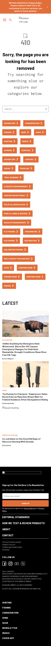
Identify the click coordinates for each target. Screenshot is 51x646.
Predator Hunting (10, 435)
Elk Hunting (7, 340)
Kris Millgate (9, 359)
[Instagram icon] (10, 564)
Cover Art (8, 638)
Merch (5, 633)
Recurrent (12, 585)
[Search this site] (10, 19)
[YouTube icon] (17, 564)
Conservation (10, 612)
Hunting (7, 602)
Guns (4, 390)
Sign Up (25, 503)
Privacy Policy (35, 3)
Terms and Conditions (12, 547)
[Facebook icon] (4, 564)
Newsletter (9, 628)
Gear (5, 622)
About (6, 529)
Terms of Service (29, 508)
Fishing (6, 607)
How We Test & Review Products (23, 523)
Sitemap (5, 550)
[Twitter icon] (23, 564)
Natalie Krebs (9, 403)
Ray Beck (7, 445)
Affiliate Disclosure (11, 542)
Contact (8, 535)
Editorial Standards (15, 517)
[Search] (46, 109)
